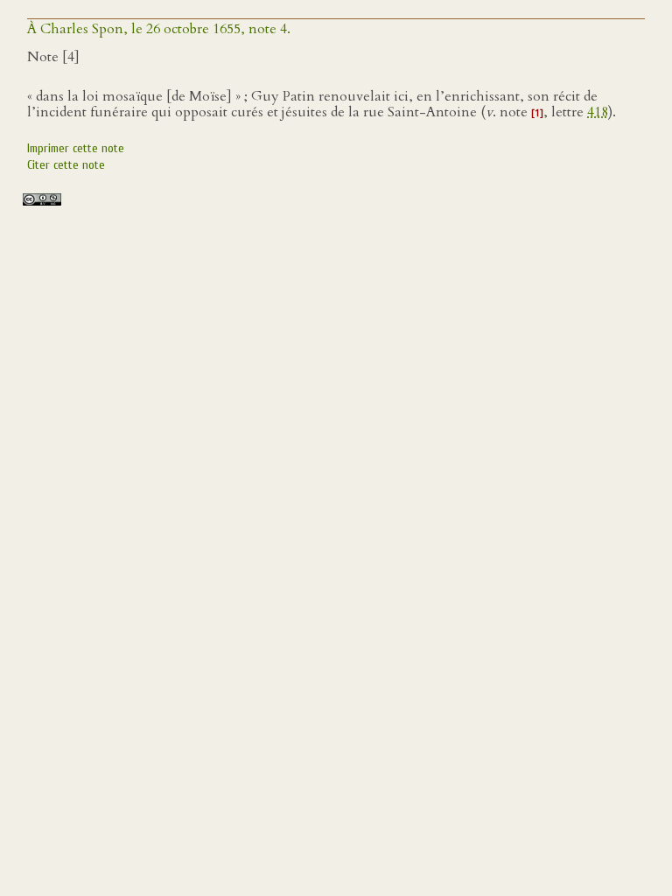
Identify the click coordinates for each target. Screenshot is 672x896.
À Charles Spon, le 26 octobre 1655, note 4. (158, 28)
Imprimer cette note (75, 148)
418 (597, 112)
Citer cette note (66, 165)
